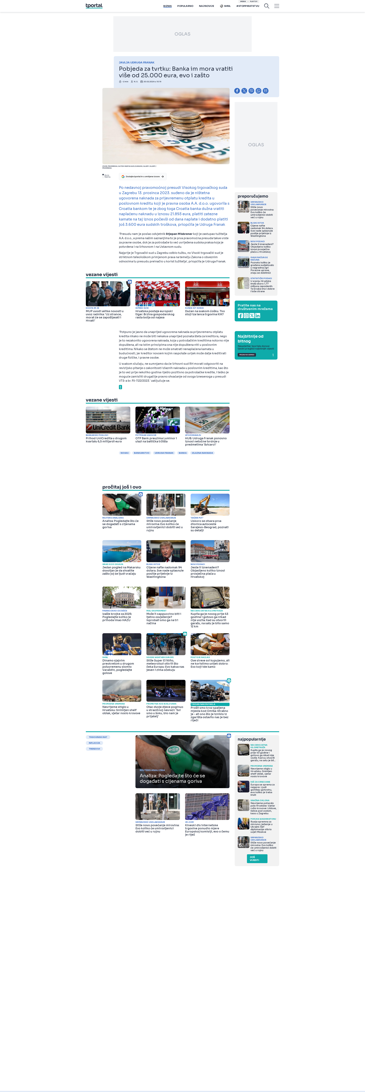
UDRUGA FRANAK (164, 453)
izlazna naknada (202, 453)
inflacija (94, 743)
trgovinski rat (98, 737)
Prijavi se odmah (246, 355)
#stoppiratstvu (247, 6)
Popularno (185, 6)
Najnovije (206, 6)
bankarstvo (141, 453)
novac (125, 453)
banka (183, 453)
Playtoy (253, 1)
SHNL (227, 6)
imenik (243, 1)
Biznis (167, 6)
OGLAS (182, 34)
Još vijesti (254, 859)
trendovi (94, 749)
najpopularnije (252, 739)
